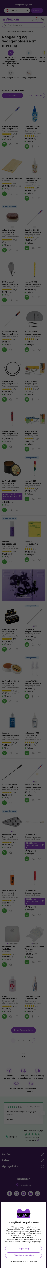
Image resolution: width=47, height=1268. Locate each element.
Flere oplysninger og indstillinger (23, 1261)
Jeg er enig (23, 1248)
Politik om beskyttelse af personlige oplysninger (23, 1240)
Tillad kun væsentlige (23, 1255)
